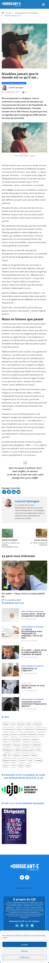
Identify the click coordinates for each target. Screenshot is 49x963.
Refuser (24, 951)
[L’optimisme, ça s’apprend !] (10, 669)
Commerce (37, 724)
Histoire (26, 740)
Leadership (36, 745)
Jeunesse (26, 745)
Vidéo (28, 766)
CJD (29, 724)
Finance (14, 734)
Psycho (34, 755)
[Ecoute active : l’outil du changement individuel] (10, 615)
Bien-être (21, 724)
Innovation (6, 745)
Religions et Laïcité (9, 760)
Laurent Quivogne (16, 87)
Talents (5, 766)
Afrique (5, 724)
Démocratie (29, 729)
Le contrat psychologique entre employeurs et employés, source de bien (31, 633)
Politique (16, 755)
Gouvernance (15, 740)
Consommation (8, 729)
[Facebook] (4, 492)
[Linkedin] (14, 492)
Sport (30, 760)
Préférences (24, 957)
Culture (19, 729)
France (41, 734)
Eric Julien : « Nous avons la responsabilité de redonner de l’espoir (34, 652)
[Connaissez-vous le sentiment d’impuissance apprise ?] (10, 704)
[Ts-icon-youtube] (32, 925)
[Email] (18, 492)
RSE (22, 648)
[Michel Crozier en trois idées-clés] (10, 687)
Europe (5, 734)
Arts (13, 724)
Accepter (24, 944)
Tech (13, 766)
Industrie (35, 740)
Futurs (5, 740)
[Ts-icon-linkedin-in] (22, 877)
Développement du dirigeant (26, 13)
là (15, 451)
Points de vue (26, 683)
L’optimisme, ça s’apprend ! (29, 669)
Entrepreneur (41, 729)
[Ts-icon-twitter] (22, 925)
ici (10, 451)
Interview (17, 745)
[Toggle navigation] (43, 4)
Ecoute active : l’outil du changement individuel (33, 614)
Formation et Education (28, 734)
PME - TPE (6, 755)
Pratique (25, 755)
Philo (38, 750)
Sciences (22, 760)
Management (7, 750)
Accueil (8, 13)
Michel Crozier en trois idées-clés (33, 686)
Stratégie (38, 760)
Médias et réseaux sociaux (24, 750)
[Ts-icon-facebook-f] (27, 877)
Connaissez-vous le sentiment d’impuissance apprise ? (34, 703)
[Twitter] (9, 492)
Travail (20, 766)
